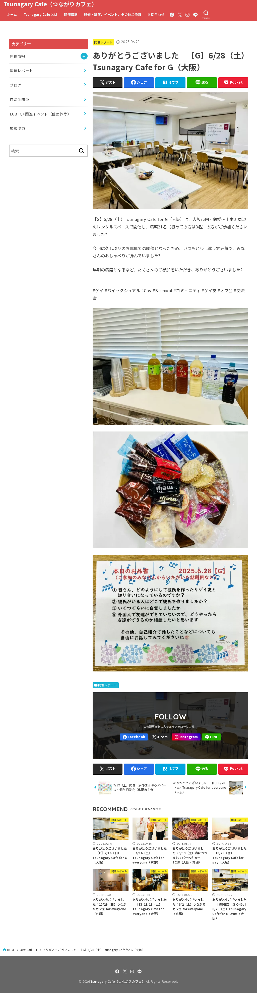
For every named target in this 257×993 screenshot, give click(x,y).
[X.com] (179, 15)
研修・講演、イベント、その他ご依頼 (112, 14)
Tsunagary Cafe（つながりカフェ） (50, 4)
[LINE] (195, 15)
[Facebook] (172, 15)
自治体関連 (19, 99)
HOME (11, 950)
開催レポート (103, 42)
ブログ (15, 85)
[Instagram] (187, 15)
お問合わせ (156, 14)
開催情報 (71, 14)
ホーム (12, 14)
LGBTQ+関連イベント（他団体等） (40, 113)
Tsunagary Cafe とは (41, 14)
